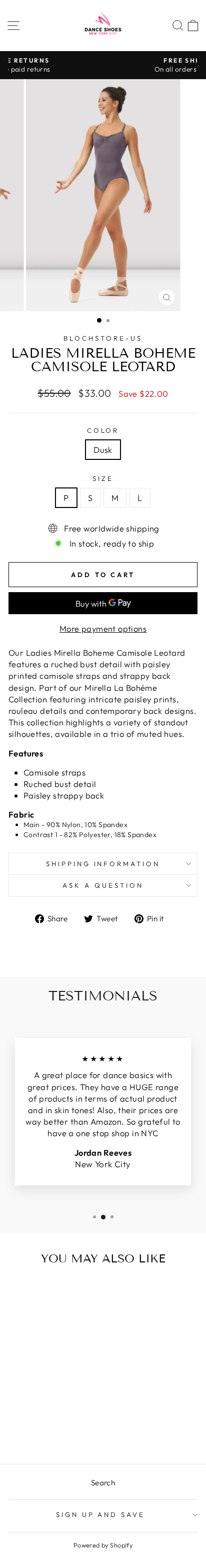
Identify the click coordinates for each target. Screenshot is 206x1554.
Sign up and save (101, 1514)
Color (103, 430)
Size (103, 478)
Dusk (103, 449)
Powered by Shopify (103, 1545)
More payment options (103, 628)
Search (103, 1482)
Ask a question (103, 885)
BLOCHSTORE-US (103, 338)
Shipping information (103, 864)
